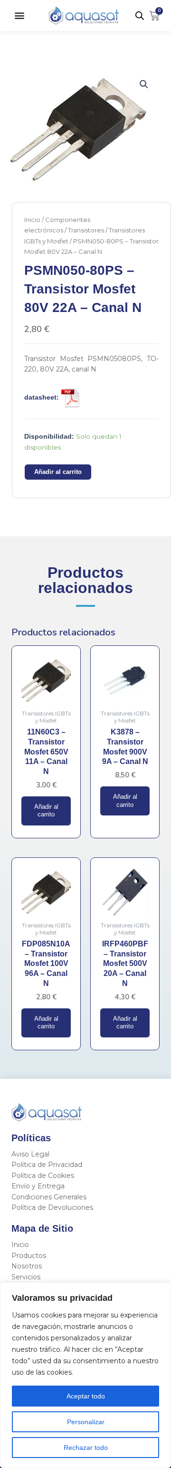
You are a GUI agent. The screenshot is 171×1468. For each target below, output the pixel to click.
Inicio (32, 219)
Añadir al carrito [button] (46, 811)
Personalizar (85, 1422)
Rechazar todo (86, 1447)
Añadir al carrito (58, 472)
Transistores (86, 230)
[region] (85, 1375)
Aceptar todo (85, 1396)
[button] (19, 15)
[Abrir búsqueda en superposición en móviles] (139, 15)
